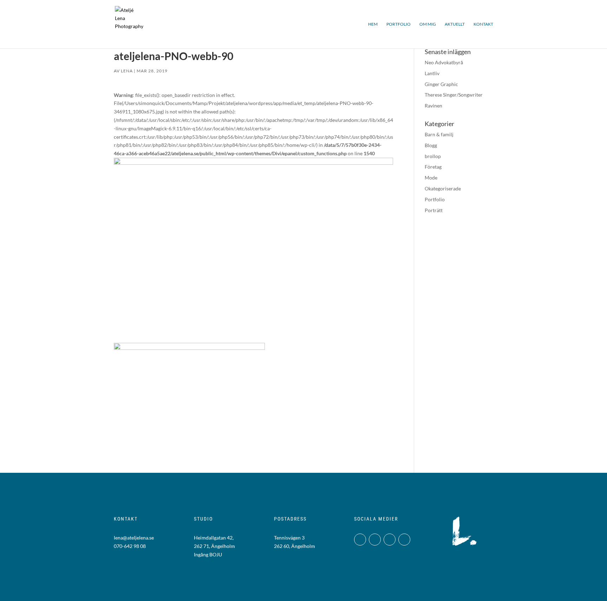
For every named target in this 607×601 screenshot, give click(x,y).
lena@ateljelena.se (134, 538)
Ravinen (433, 106)
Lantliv (432, 73)
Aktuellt (455, 24)
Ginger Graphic (441, 84)
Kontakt (483, 24)
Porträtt (434, 210)
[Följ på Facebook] (375, 540)
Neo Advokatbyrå (444, 62)
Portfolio (398, 24)
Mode (431, 178)
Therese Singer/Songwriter (454, 95)
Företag (433, 167)
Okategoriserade (443, 188)
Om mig (427, 24)
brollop (433, 156)
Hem (373, 24)
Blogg (431, 145)
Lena (127, 70)
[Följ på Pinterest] (404, 540)
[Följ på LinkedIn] (390, 540)
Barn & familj (439, 134)
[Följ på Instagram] (360, 540)
